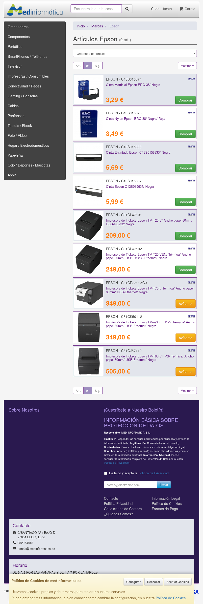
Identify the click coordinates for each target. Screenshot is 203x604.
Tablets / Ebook (20, 125)
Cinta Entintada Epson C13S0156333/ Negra (138, 152)
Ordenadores (18, 26)
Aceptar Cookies (178, 582)
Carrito (189, 8)
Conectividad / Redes (24, 85)
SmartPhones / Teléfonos (27, 56)
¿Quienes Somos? (118, 513)
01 (88, 65)
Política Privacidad (118, 503)
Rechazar (153, 582)
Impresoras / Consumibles (28, 76)
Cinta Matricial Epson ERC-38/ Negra (133, 84)
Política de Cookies (171, 597)
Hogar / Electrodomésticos (28, 145)
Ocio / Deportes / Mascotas (29, 165)
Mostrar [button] (186, 65)
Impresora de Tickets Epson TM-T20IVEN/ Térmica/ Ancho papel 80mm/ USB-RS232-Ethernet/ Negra (148, 256)
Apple (12, 174)
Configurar (133, 582)
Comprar (185, 100)
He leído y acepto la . (139, 473)
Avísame (185, 303)
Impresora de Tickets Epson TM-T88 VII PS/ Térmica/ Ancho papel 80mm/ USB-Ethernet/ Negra (150, 358)
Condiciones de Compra (123, 508)
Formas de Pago (165, 508)
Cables (13, 105)
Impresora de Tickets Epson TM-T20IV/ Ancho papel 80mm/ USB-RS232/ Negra (149, 222)
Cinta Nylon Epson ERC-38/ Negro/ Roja (135, 118)
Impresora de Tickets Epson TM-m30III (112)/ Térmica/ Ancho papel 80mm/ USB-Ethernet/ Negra (150, 324)
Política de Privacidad (116, 462)
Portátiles (15, 46)
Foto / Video (17, 135)
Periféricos (16, 115)
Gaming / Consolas (23, 95)
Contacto (111, 498)
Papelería (15, 155)
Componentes (19, 36)
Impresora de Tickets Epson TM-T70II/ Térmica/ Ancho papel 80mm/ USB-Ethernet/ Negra (150, 290)
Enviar (163, 484)
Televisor (15, 66)
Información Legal (166, 498)
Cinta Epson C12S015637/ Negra (130, 186)
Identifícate (162, 8)
